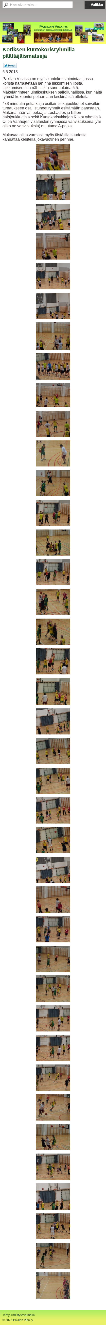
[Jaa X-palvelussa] (10, 67)
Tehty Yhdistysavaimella (18, 1315)
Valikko (97, 4)
